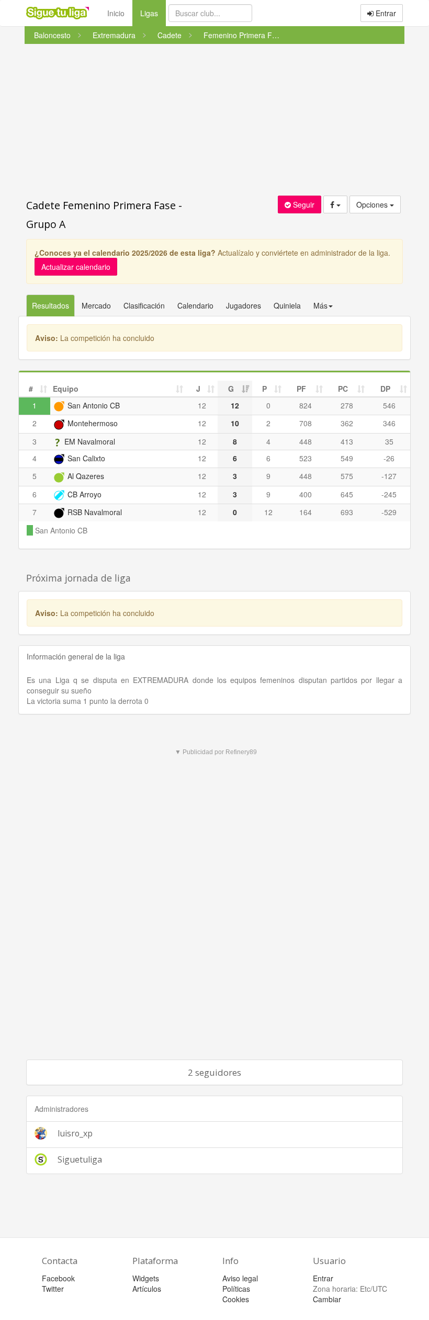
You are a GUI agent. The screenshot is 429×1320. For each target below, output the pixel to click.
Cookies (235, 1299)
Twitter (53, 1288)
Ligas (153, 12)
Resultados (50, 305)
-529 (389, 512)
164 (305, 512)
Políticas (236, 1288)
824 (305, 405)
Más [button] (320, 305)
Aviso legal (240, 1278)
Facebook (58, 1278)
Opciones (373, 204)
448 (305, 441)
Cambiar (327, 1299)
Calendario (195, 305)
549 (347, 458)
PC (343, 388)
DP (385, 388)
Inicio (116, 13)
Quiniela (287, 305)
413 (347, 441)
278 (347, 405)
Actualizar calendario (75, 266)
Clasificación (144, 305)
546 (389, 405)
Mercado (96, 305)
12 (202, 405)
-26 (388, 458)
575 (347, 476)
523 (305, 458)
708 (305, 423)
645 (347, 494)
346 (389, 423)
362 (347, 423)
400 (305, 494)
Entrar (385, 13)
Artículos (146, 1288)
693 (347, 512)
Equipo (65, 388)
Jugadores (243, 305)
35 (389, 441)
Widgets (145, 1278)
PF (301, 388)
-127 (389, 476)
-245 (389, 494)
